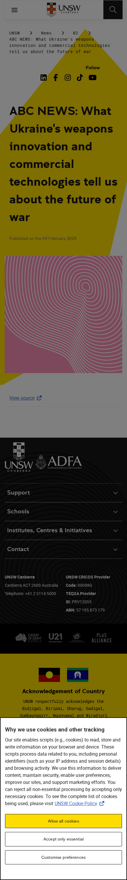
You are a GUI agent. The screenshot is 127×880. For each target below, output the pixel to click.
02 (75, 33)
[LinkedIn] (44, 77)
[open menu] (14, 9)
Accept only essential (63, 839)
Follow (93, 67)
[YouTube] (92, 77)
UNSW (14, 33)
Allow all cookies (63, 821)
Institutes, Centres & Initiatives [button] (49, 530)
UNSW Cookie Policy (81, 803)
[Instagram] (67, 77)
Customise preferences (63, 857)
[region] (63, 798)
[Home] (63, 10)
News (46, 33)
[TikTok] (79, 77)
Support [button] (18, 492)
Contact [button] (18, 549)
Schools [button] (18, 511)
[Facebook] (55, 77)
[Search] (113, 9)
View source (26, 398)
